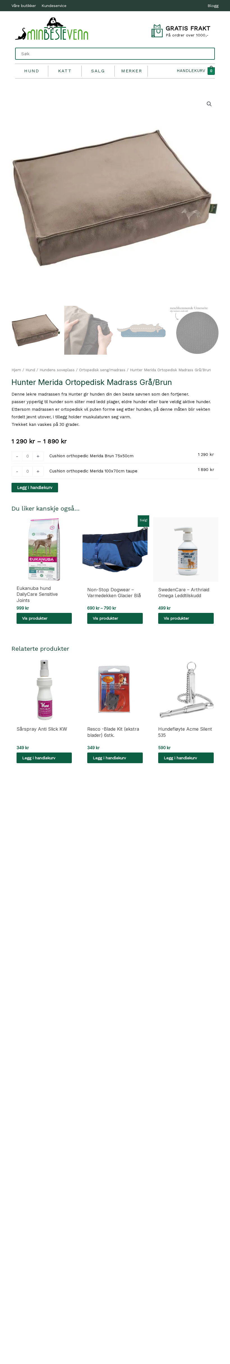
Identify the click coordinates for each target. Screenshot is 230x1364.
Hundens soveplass (57, 370)
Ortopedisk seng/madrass (102, 370)
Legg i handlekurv (34, 487)
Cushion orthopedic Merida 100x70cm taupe (93, 471)
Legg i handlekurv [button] (38, 758)
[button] (209, 104)
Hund (31, 70)
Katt (65, 70)
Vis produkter (34, 618)
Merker (131, 70)
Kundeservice (54, 5)
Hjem (16, 370)
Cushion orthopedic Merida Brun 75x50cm (91, 455)
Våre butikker (24, 5)
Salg (98, 70)
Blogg (213, 5)
